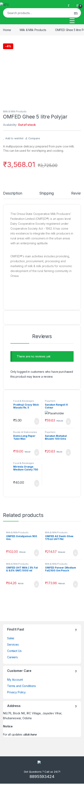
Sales (10, 638)
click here (29, 734)
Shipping (46, 193)
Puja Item (50, 400)
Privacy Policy (16, 692)
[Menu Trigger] (72, 20)
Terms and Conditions (21, 686)
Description (12, 193)
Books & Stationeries (25, 432)
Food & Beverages (23, 400)
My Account (15, 679)
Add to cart (36, 421)
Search (76, 13)
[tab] (12, 195)
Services (13, 644)
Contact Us (14, 651)
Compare (34, 138)
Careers (12, 657)
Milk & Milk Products (33, 30)
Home (7, 30)
